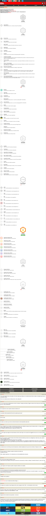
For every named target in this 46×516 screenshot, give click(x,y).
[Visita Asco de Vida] (7, 507)
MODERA (36, 5)
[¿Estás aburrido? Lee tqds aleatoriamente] (18, 5)
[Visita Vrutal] (38, 510)
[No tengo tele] (17, 1)
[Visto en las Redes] (6, 1)
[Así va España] (7, 1)
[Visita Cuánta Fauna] (38, 507)
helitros (3, 394)
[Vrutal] (11, 1)
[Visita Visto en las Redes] (7, 510)
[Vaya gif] (19, 1)
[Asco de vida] (1, 1)
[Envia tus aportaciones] (44, 5)
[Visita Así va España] (23, 507)
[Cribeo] (12, 1)
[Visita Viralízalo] (7, 505)
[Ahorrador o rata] (21, 1)
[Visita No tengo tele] (38, 513)
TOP (13, 5)
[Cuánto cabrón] (9, 1)
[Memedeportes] (4, 1)
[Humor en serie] (14, 1)
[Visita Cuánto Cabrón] (23, 510)
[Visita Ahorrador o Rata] (23, 513)
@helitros (9, 12)
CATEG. (25, 5)
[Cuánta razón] (2, 1)
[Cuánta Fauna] (16, 1)
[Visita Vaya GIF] (7, 513)
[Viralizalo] (22, 1)
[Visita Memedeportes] (38, 505)
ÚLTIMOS (5, 5)
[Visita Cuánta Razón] (23, 505)
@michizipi (3, 480)
